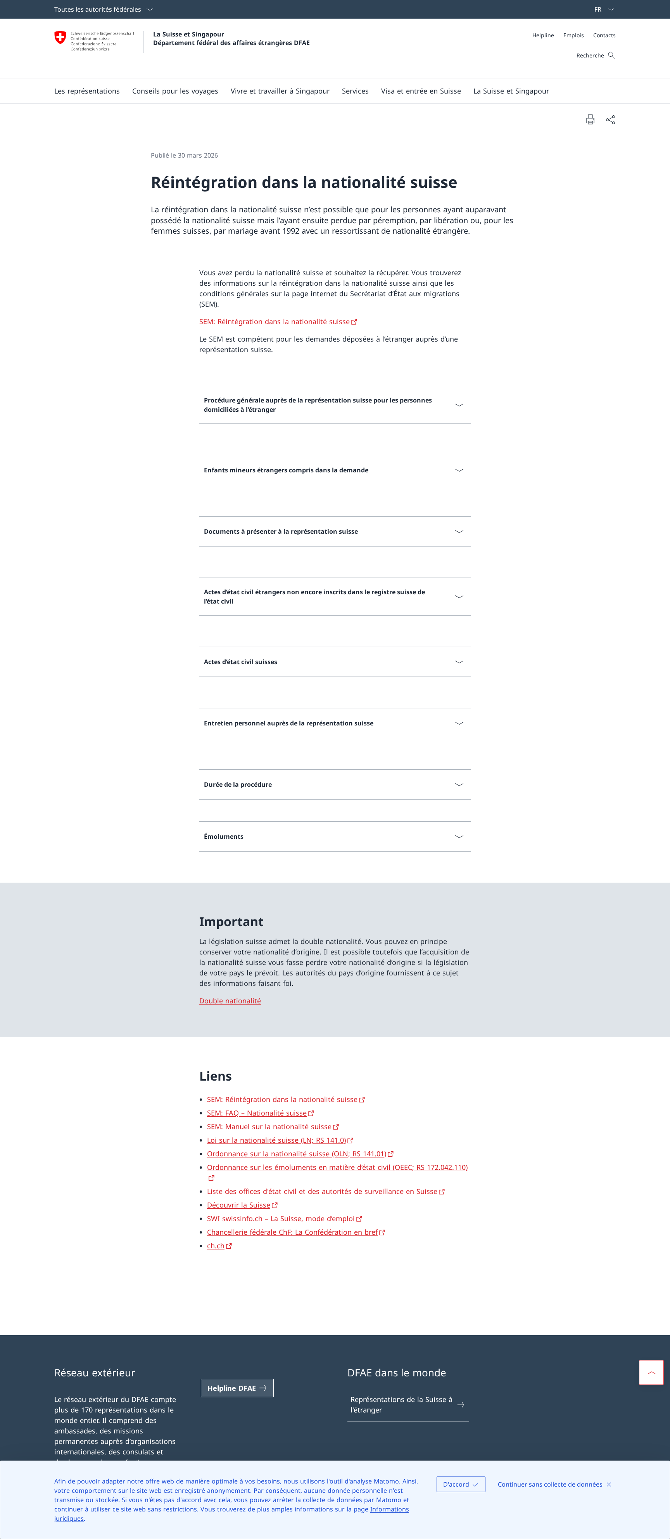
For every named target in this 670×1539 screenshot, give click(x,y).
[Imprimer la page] (590, 119)
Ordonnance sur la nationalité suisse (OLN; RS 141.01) (296, 1153)
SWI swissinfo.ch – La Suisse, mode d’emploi (281, 1218)
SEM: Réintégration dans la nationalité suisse (274, 321)
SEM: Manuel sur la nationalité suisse (269, 1126)
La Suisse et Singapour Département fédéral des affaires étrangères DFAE (231, 38)
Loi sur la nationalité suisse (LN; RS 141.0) (276, 1140)
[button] (87, 90)
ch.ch (215, 1245)
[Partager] (610, 119)
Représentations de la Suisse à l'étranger (401, 1404)
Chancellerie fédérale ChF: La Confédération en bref (292, 1232)
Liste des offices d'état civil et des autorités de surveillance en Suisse (322, 1191)
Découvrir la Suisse (238, 1204)
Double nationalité (230, 1000)
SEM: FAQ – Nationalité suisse (257, 1112)
